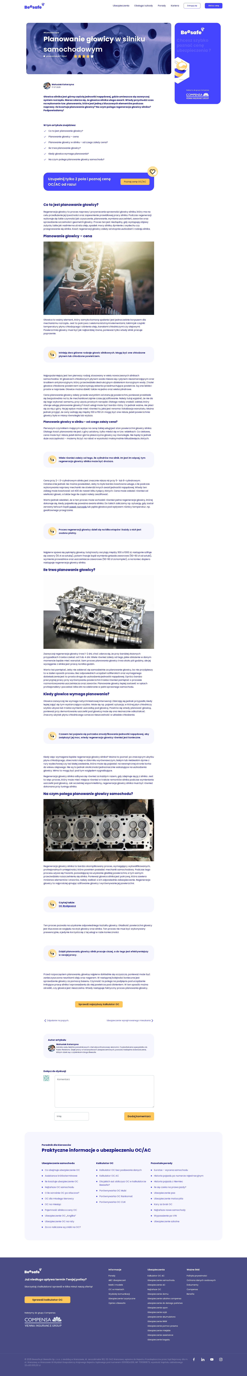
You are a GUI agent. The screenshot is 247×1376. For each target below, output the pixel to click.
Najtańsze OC (154, 1289)
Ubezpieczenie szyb (157, 1312)
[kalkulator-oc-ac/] (198, 64)
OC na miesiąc (53, 1204)
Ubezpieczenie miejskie (159, 1330)
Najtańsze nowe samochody (170, 1210)
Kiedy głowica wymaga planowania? (68, 153)
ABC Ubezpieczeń (117, 1280)
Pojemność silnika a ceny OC (61, 1210)
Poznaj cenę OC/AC (135, 181)
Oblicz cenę (213, 5)
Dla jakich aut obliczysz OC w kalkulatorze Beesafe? (122, 1183)
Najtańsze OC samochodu (59, 1187)
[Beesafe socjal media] (193, 1360)
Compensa (192, 1289)
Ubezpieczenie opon (158, 1307)
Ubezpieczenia (121, 5)
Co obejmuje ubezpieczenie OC (62, 1170)
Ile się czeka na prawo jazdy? (170, 1187)
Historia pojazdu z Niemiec (168, 1181)
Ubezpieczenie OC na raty (59, 1221)
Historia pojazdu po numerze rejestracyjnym (178, 1175)
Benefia (190, 1294)
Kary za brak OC (163, 1204)
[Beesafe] (35, 6)
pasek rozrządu (78, 506)
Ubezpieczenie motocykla (168, 1198)
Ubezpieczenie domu (158, 1294)
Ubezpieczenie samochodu (161, 1280)
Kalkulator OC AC (109, 1175)
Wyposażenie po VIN (165, 1215)
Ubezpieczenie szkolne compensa (164, 1298)
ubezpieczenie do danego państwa (165, 1303)
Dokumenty (192, 1284)
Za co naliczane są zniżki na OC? (63, 1227)
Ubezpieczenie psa (164, 1193)
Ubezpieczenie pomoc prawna (163, 1325)
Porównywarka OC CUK (112, 1202)
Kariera (175, 5)
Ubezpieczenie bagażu (159, 1339)
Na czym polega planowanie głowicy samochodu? (76, 159)
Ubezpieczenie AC (156, 1284)
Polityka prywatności (197, 1275)
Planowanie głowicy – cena (63, 136)
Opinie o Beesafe (117, 1303)
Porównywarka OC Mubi (112, 1190)
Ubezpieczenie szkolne (166, 1221)
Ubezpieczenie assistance (160, 1335)
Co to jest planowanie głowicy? (65, 131)
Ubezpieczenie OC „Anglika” (60, 1215)
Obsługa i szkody (143, 5)
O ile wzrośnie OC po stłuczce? (62, 1193)
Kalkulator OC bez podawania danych (120, 1170)
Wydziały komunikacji (119, 1294)
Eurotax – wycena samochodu (171, 1170)
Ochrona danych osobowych (201, 1280)
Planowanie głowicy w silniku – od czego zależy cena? (78, 142)
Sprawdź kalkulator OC (47, 1300)
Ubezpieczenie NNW (157, 1321)
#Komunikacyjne (51, 32)
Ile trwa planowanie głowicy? (64, 148)
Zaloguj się (192, 5)
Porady (162, 5)
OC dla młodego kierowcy (59, 1198)
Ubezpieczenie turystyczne (121, 1298)
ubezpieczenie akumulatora (161, 1316)
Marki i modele (115, 1284)
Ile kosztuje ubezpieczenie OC (61, 1181)
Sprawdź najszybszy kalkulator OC (98, 1004)
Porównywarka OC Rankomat (116, 1196)
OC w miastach (116, 1289)
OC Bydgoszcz (67, 906)
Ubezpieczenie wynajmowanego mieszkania (129, 1020)
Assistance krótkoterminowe (61, 1175)
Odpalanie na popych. (58, 1020)
